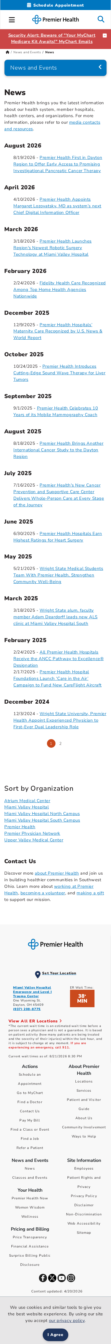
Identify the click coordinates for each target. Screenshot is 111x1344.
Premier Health (19, 827)
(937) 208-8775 (27, 1009)
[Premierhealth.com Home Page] (7, 52)
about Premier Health (57, 873)
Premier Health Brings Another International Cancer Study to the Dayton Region (58, 449)
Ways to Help (84, 1136)
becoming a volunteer (42, 893)
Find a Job (30, 1138)
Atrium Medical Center (27, 801)
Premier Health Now (30, 1198)
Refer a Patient (30, 1148)
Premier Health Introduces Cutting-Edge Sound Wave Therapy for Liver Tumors (59, 372)
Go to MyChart (30, 1093)
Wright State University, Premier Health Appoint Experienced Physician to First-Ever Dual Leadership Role (59, 720)
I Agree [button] (56, 1334)
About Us (84, 1118)
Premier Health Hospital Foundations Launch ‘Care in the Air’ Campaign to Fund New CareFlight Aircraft (57, 678)
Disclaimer (84, 1205)
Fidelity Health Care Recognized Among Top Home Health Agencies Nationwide (59, 289)
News (30, 1168)
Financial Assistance (30, 1246)
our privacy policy (67, 1320)
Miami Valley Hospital (26, 807)
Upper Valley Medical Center (33, 840)
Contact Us (30, 1111)
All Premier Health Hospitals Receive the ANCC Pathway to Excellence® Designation (58, 658)
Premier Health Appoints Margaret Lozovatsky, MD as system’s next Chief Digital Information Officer (57, 205)
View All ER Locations (34, 1021)
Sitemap (84, 1232)
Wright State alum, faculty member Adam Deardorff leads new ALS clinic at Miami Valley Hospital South (55, 616)
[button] (12, 19)
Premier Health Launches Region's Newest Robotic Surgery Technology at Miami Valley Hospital (52, 247)
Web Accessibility (83, 1223)
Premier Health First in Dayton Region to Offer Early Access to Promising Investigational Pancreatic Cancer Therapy (57, 164)
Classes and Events (30, 1177)
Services (84, 1090)
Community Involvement (84, 1127)
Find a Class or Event (30, 1129)
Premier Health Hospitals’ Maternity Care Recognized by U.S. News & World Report (57, 331)
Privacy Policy (84, 1196)
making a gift (90, 893)
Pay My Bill (29, 1120)
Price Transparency (30, 1237)
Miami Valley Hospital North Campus (42, 813)
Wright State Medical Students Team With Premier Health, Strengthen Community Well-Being (58, 575)
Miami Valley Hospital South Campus (42, 820)
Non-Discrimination (84, 1214)
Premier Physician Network (32, 833)
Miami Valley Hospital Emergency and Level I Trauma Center (32, 991)
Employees (84, 1168)
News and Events (27, 52)
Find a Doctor (29, 1102)
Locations (84, 1081)
